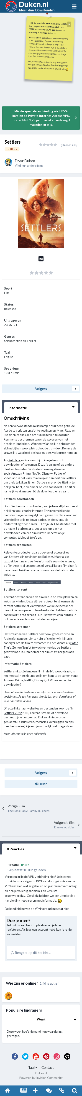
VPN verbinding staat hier (52, 909)
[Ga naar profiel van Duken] (8, 162)
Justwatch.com (53, 615)
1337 (26, 864)
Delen (42, 784)
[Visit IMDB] (41, 260)
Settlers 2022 (13, 713)
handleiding (57, 65)
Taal (31, 1067)
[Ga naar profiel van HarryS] (8, 996)
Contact (47, 1067)
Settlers (14, 460)
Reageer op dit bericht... (32, 953)
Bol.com (47, 557)
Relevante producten (17, 552)
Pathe (58, 473)
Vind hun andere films (29, 165)
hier (70, 929)
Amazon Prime (21, 473)
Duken (29, 160)
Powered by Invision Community (41, 1078)
